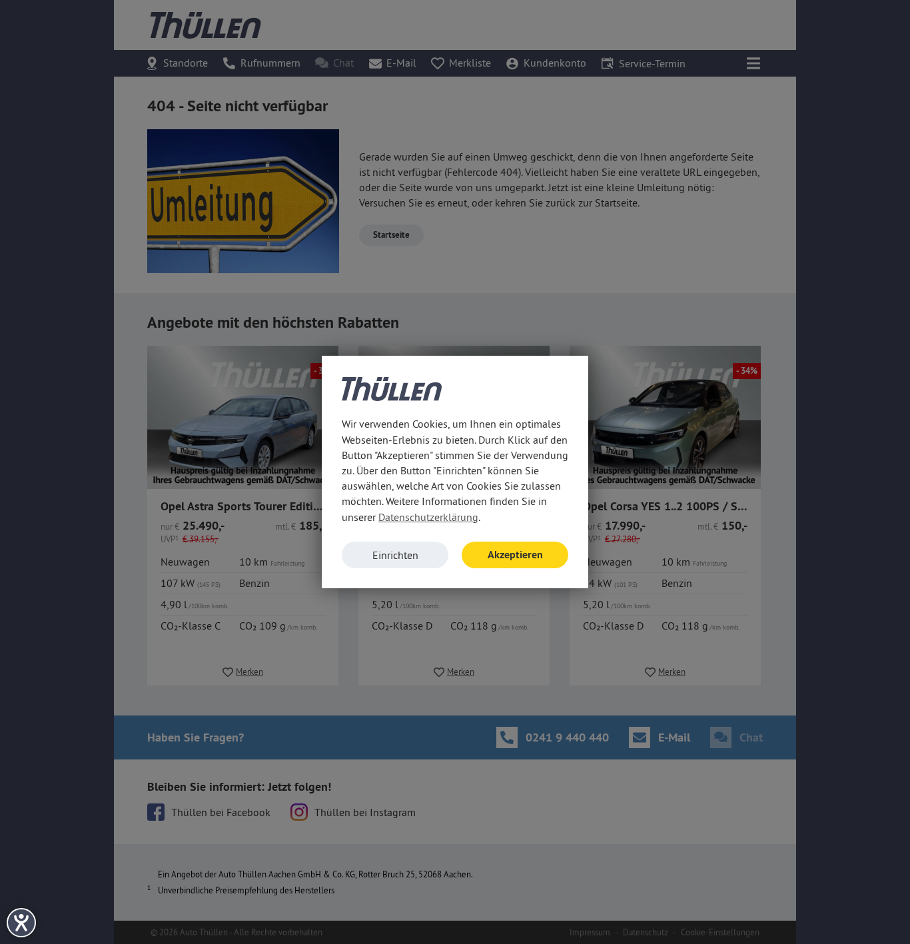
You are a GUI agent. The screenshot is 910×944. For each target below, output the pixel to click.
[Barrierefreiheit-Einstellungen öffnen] (21, 922)
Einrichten (395, 555)
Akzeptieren (515, 555)
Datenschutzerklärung (428, 517)
